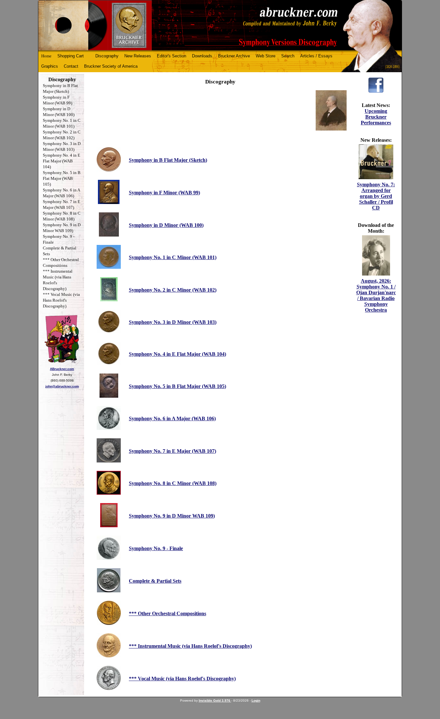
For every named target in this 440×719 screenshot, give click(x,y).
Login (256, 700)
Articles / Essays (316, 55)
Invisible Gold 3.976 (215, 700)
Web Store (265, 55)
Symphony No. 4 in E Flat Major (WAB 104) (61, 161)
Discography (107, 55)
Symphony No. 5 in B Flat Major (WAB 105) (62, 178)
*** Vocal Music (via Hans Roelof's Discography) (61, 300)
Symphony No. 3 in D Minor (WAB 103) (172, 322)
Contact (71, 66)
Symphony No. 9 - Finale (156, 548)
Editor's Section (171, 55)
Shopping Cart (70, 55)
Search (287, 55)
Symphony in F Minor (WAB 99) (164, 192)
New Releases (137, 55)
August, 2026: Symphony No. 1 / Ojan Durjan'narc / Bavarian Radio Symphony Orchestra (376, 295)
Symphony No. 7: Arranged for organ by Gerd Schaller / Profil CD (376, 196)
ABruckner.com (62, 369)
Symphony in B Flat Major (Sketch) (168, 160)
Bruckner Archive (234, 55)
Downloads (202, 55)
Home (46, 55)
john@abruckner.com (62, 386)
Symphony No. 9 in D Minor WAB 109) (172, 516)
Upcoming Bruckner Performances (376, 116)
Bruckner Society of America (111, 66)
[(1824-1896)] (220, 25)
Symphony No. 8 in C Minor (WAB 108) (172, 483)
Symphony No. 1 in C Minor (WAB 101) (172, 257)
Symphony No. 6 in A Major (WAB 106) (172, 418)
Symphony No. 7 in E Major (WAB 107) (172, 451)
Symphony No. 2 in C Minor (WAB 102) (172, 290)
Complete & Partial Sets (155, 581)
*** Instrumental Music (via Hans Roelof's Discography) (190, 646)
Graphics (49, 66)
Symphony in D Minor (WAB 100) (166, 225)
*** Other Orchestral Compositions (167, 613)
